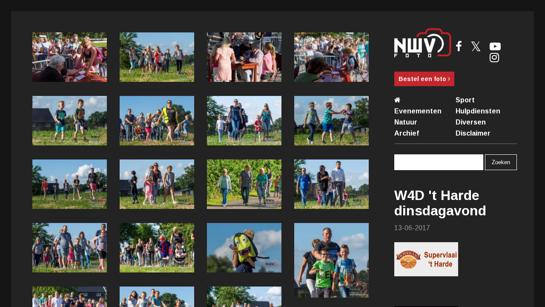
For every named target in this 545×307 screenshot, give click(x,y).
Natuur (405, 122)
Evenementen (418, 111)
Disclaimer (473, 133)
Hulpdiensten (478, 111)
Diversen (471, 122)
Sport (465, 100)
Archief (406, 133)
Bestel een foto (423, 78)
